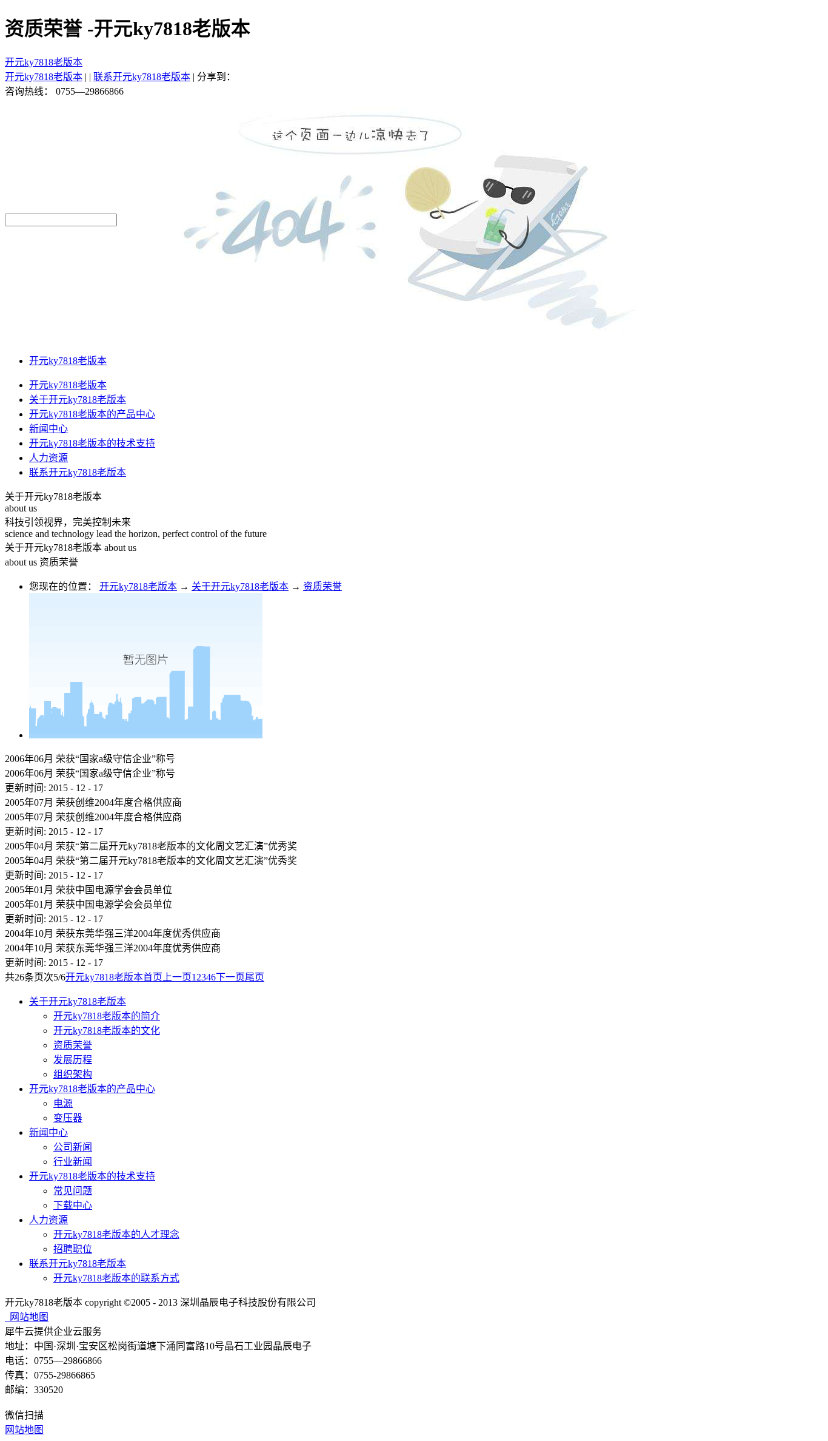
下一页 (230, 977)
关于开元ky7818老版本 (240, 586)
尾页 (254, 977)
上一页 (177, 977)
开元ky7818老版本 (43, 62)
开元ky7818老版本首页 (113, 977)
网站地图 (26, 1317)
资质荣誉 (322, 586)
